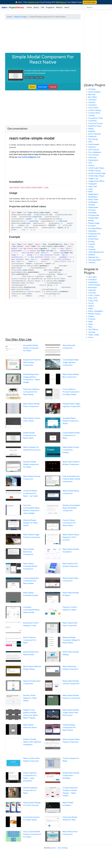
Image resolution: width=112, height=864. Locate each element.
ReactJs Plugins (20, 17)
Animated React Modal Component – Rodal (71, 421)
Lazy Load (92, 186)
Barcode (91, 94)
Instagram (92, 184)
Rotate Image (93, 223)
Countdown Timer (95, 118)
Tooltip (91, 247)
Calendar (92, 290)
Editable (91, 131)
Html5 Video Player (96, 176)
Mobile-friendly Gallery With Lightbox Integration (32, 742)
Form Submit (93, 150)
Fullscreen (92, 157)
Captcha (91, 102)
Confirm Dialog (94, 110)
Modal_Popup (29, 77)
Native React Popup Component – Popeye (71, 450)
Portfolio (92, 210)
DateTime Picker (95, 126)
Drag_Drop (93, 301)
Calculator (92, 100)
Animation (92, 280)
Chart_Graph (94, 295)
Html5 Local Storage (96, 173)
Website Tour (93, 257)
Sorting (91, 241)
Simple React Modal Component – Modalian (71, 775)
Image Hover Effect (96, 181)
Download (42, 87)
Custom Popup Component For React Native (69, 523)
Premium (92, 319)
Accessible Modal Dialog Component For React (31, 348)
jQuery (36, 7)
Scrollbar (92, 226)
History (91, 165)
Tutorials (91, 332)
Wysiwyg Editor (94, 260)
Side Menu (92, 236)
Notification (93, 202)
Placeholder (93, 207)
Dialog (91, 129)
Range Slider (93, 218)
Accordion (92, 277)
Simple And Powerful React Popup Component (32, 362)
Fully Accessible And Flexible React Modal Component (71, 479)
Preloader (92, 213)
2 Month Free (33, 2)
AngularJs (50, 7)
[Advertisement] (43, 36)
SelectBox (92, 231)
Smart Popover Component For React (29, 640)
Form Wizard (93, 155)
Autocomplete (94, 285)
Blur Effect (92, 97)
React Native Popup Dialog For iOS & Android (71, 537)
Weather (91, 255)
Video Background (96, 252)
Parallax (91, 205)
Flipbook (92, 147)
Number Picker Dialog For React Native (30, 698)
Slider (90, 322)
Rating (91, 220)
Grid (90, 163)
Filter (90, 142)
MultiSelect (92, 197)
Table (90, 324)
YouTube (91, 262)
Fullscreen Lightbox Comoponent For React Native (31, 392)
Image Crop (93, 178)
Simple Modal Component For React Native (43, 59)
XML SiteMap (63, 848)
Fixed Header (93, 144)
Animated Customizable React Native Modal (31, 609)
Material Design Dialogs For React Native (30, 523)
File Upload (93, 139)
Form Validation (94, 152)
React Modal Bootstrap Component (28, 552)
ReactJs (59, 7)
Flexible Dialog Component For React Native (69, 727)
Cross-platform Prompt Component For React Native (71, 392)
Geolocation (93, 160)
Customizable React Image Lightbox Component (71, 362)
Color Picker (93, 108)
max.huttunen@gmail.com (29, 157)
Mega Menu (93, 194)
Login (90, 189)
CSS (42, 7)
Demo (32, 87)
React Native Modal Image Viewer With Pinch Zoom (71, 712)
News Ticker (93, 199)
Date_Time (92, 298)
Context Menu (94, 113)
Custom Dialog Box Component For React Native (31, 580)
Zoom (90, 337)
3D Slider (92, 89)
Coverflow (92, 121)
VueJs (66, 7)
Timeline (91, 244)
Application (93, 282)
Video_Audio (93, 335)
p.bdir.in (53, 848)
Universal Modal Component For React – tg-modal (30, 493)
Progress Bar (93, 215)
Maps (90, 308)
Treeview (91, 249)
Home (29, 7)
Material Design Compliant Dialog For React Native (71, 640)
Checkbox (92, 105)
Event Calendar (94, 134)
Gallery (91, 306)
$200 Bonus (61, 2)
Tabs (90, 327)
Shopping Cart (94, 234)
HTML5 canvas (94, 171)
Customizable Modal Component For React (71, 435)
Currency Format (95, 123)
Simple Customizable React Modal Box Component (71, 508)
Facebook (92, 136)
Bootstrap (92, 287)
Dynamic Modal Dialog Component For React (31, 464)
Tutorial (53, 87)
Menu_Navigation (95, 311)
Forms (91, 303)
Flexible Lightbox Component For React (30, 790)
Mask (90, 192)
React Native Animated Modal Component (30, 566)
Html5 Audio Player (96, 168)
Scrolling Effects (95, 228)
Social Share (93, 239)
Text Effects (93, 329)
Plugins (91, 316)
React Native (39, 77)
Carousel (92, 293)
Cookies (91, 115)
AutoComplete (94, 92)
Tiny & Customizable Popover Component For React (32, 834)
